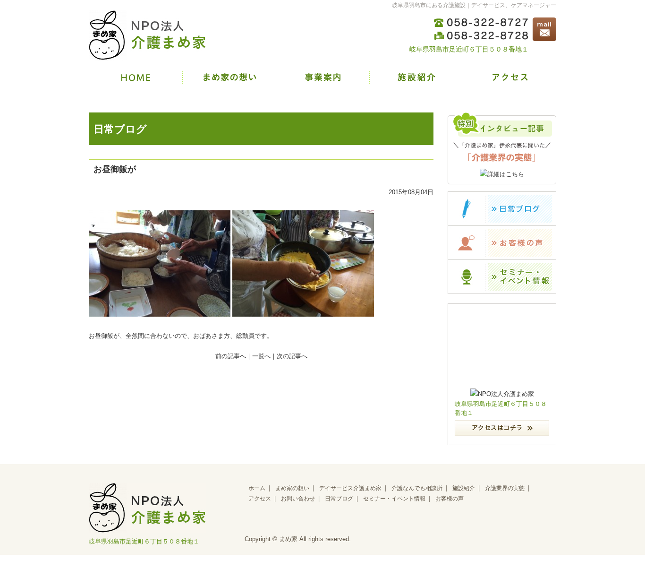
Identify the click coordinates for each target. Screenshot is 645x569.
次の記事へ (292, 356)
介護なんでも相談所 (416, 488)
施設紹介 (463, 488)
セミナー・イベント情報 (394, 498)
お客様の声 (449, 498)
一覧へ (261, 356)
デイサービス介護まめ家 (350, 488)
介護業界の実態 (505, 488)
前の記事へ (230, 356)
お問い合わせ (298, 498)
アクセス (259, 498)
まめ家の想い (292, 488)
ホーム (256, 488)
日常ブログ (339, 498)
